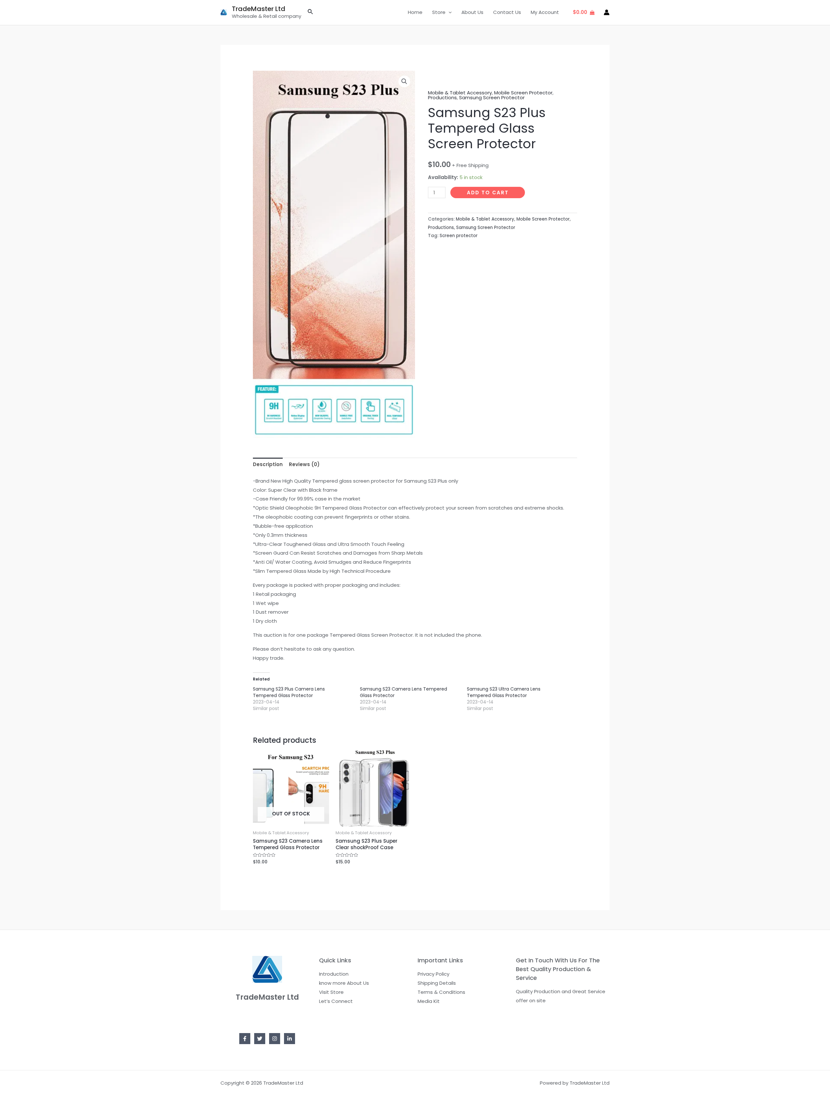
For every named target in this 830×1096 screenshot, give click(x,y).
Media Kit (429, 1001)
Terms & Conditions (441, 992)
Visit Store (331, 992)
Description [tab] (268, 464)
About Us (472, 12)
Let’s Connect (336, 1001)
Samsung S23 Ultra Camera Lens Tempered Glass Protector (503, 692)
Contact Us (507, 12)
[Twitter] (259, 1038)
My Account (545, 12)
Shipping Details (437, 983)
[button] (404, 81)
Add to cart (488, 192)
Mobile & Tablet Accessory (460, 92)
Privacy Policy (433, 973)
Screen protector (459, 236)
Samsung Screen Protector (492, 97)
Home (415, 12)
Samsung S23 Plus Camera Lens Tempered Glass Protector (289, 692)
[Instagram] (274, 1038)
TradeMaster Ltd (258, 8)
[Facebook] (244, 1038)
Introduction (334, 973)
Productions (442, 97)
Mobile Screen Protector (523, 92)
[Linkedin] (289, 1038)
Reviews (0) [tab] (304, 464)
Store (438, 12)
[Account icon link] (607, 12)
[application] (448, 12)
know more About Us (344, 983)
